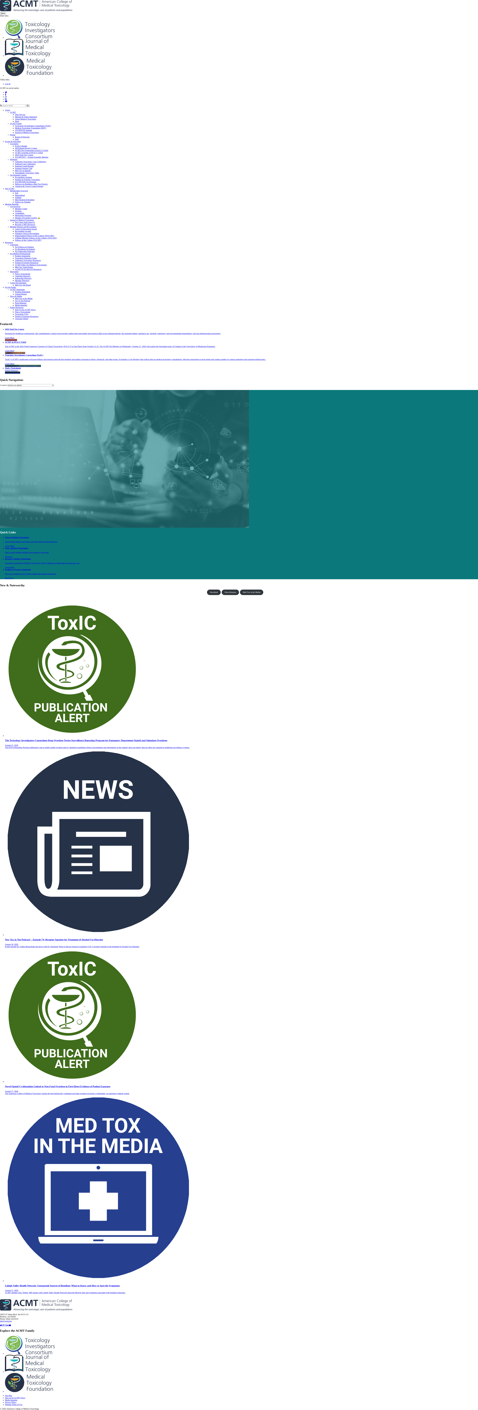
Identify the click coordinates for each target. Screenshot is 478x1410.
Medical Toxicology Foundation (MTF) (30, 128)
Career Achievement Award (26, 229)
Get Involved (15, 206)
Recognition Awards (23, 231)
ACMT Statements (17, 289)
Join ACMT (9, 189)
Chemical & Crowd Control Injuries (29, 186)
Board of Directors (22, 137)
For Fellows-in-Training (24, 247)
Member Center (21, 209)
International (20, 195)
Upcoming (14, 144)
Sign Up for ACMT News (25, 310)
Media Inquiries (21, 305)
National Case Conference (25, 164)
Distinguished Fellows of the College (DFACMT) (34, 236)
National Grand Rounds (24, 166)
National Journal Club (23, 168)
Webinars (13, 159)
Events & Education (13, 141)
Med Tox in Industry (23, 171)
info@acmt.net (6, 1321)
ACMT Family (16, 124)
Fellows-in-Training (22, 202)
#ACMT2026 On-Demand (25, 182)
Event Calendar (21, 146)
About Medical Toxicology (25, 119)
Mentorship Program (23, 215)
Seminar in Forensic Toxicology (27, 180)
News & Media (16, 296)
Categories (14, 245)
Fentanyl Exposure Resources (26, 263)
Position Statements (22, 256)
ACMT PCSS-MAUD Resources (28, 269)
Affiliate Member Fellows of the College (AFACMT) (36, 238)
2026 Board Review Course (26, 148)
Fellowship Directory (23, 278)
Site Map (8, 1396)
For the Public (10, 287)
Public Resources (17, 307)
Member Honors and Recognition (23, 227)
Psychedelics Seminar (23, 177)
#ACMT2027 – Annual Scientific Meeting (31, 157)
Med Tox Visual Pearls (24, 267)
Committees (19, 213)
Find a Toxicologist (22, 274)
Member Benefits (12, 204)
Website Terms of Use (13, 1405)
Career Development (18, 283)
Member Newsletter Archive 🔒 (27, 218)
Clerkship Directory (22, 276)
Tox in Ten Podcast (22, 301)
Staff (17, 139)
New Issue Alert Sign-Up (25, 222)
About (7, 110)
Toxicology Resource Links (26, 258)
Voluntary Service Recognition (27, 233)
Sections (18, 211)
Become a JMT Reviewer (25, 225)
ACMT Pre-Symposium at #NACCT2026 (31, 150)
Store (17, 121)
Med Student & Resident (24, 200)
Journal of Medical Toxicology (27, 132)
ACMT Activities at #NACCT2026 (29, 153)
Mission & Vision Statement (26, 117)
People (12, 135)
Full (16, 193)
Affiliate (18, 197)
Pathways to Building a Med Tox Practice (31, 184)
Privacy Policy (10, 1402)
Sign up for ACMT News (15, 1398)
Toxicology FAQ (21, 314)
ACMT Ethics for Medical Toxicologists (31, 265)
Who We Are (20, 115)
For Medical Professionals (20, 254)
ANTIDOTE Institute (23, 130)
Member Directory (22, 281)
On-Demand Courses (18, 175)
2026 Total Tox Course (24, 155)
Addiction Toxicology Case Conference (30, 162)
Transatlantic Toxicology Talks (27, 173)
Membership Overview (19, 191)
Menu (3, 13)
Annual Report (21, 294)
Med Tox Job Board (23, 285)
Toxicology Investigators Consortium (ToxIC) (33, 126)
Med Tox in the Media (23, 298)
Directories (14, 272)
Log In (7, 84)
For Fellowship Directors (25, 251)
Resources (9, 242)
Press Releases (20, 303)
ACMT (13, 112)
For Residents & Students (25, 249)
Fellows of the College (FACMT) (28, 240)
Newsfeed (214, 592)
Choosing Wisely (21, 319)
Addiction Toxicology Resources (28, 260)
